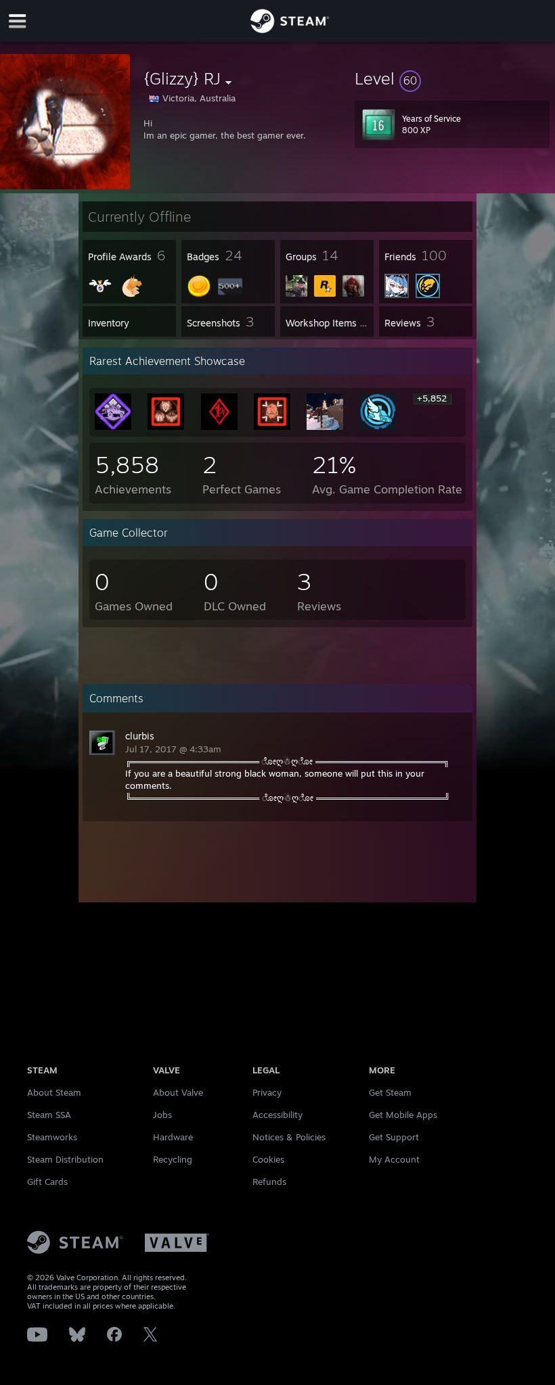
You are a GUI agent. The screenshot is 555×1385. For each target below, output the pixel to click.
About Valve (178, 1092)
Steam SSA (49, 1114)
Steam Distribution (65, 1159)
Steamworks (52, 1137)
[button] (452, 78)
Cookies (268, 1159)
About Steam (54, 1092)
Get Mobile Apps (403, 1114)
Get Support (394, 1137)
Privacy (267, 1092)
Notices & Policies (289, 1137)
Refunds (269, 1181)
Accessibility (277, 1114)
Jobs (162, 1114)
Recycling (172, 1159)
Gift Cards (47, 1181)
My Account (394, 1159)
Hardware (173, 1137)
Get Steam (390, 1092)
